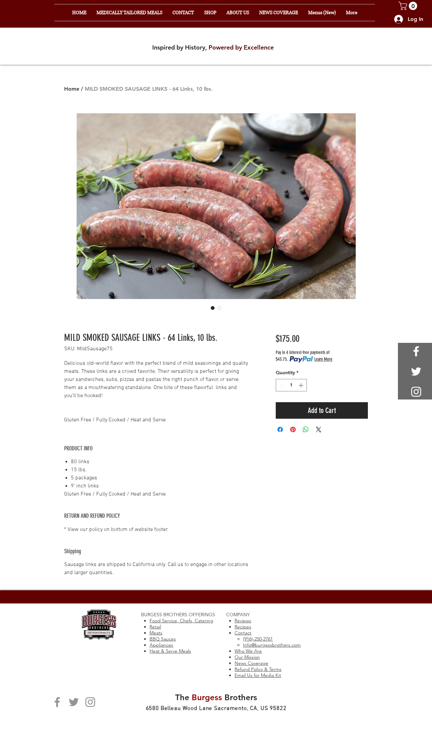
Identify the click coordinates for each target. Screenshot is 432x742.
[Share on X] (319, 429)
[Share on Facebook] (280, 429)
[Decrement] (281, 385)
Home (71, 89)
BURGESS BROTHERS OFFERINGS (178, 615)
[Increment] (301, 385)
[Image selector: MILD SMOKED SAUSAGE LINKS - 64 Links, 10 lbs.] (212, 307)
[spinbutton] (291, 385)
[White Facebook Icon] (416, 351)
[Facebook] (57, 702)
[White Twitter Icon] (416, 371)
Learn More (323, 359)
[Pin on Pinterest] (293, 429)
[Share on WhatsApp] (306, 429)
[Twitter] (73, 702)
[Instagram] (90, 702)
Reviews (243, 621)
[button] (409, 6)
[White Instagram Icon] (416, 391)
